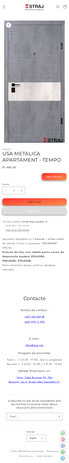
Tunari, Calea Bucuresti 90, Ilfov (35, 377)
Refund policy (53, 451)
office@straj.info (34, 345)
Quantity (5, 184)
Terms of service (26, 456)
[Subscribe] (58, 416)
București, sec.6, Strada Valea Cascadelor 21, (34, 382)
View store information (17, 230)
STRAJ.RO (22, 451)
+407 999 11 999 (34, 322)
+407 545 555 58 (34, 317)
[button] (4, 6)
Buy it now (34, 211)
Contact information (44, 456)
